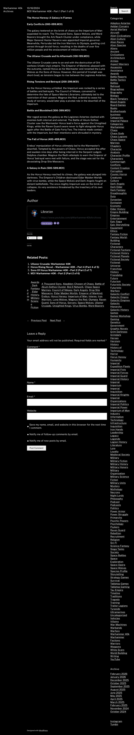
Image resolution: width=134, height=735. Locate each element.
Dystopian (116, 202)
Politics (114, 508)
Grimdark (115, 334)
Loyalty (114, 451)
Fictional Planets (119, 256)
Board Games (118, 105)
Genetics (115, 322)
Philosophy (116, 498)
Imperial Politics (119, 404)
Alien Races (117, 42)
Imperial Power (119, 407)
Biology (114, 95)
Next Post (55, 320)
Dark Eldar (116, 186)
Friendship (116, 275)
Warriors (115, 643)
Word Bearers (96, 305)
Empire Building (119, 212)
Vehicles (115, 618)
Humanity (115, 360)
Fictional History (119, 253)
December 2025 (119, 680)
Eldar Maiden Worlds (66, 293)
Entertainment (118, 218)
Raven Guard (117, 530)
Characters (116, 158)
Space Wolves (86, 302)
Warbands (116, 627)
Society (114, 552)
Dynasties (116, 199)
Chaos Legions (118, 136)
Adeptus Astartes (120, 23)
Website (31, 410)
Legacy (114, 435)
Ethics (113, 231)
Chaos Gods (117, 133)
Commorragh (117, 161)
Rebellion (115, 533)
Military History (119, 464)
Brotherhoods (118, 111)
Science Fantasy (119, 545)
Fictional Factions (120, 249)
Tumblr (114, 724)
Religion (115, 539)
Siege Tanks (117, 549)
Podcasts (115, 504)
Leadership (116, 432)
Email (31, 396)
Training (115, 602)
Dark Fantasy (117, 190)
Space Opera (117, 564)
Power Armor (117, 511)
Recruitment (117, 536)
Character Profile (120, 155)
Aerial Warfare (118, 29)
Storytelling (117, 574)
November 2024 (119, 708)
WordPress (43, 730)
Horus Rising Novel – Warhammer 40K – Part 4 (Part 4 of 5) (65, 267)
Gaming (114, 319)
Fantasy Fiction (119, 234)
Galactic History (119, 309)
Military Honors (119, 467)
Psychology (116, 523)
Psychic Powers (119, 520)
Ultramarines (117, 612)
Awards (35, 282)
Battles (114, 83)
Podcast (115, 501)
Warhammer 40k (119, 634)
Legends (115, 438)
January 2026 (118, 676)
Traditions (116, 596)
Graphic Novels (119, 328)
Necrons (115, 492)
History (114, 344)
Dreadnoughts (118, 193)
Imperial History (119, 379)
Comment (33, 346)
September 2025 (120, 686)
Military (114, 457)
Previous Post (39, 320)
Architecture (117, 57)
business (115, 114)
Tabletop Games (119, 583)
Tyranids (115, 608)
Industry (115, 413)
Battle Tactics (118, 79)
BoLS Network (75, 286)
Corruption (116, 171)
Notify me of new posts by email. (47, 440)
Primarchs (116, 517)
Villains (114, 621)
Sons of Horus (58, 302)
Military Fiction (118, 460)
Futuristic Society (120, 284)
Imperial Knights (119, 394)
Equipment (116, 227)
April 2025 (116, 699)
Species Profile (118, 571)
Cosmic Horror (118, 174)
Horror (114, 353)
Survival (115, 580)
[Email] (55, 223)
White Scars (117, 649)
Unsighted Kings (61, 305)
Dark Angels (81, 290)
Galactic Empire (119, 297)
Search (113, 7)
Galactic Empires (120, 300)
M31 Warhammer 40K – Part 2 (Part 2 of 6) (55, 273)
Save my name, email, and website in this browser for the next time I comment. (67, 426)
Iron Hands (116, 429)
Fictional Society (119, 259)
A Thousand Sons (51, 283)
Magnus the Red (77, 299)
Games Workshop (120, 316)
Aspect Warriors (119, 64)
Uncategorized (118, 615)
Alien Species (118, 45)
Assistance (116, 70)
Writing (114, 656)
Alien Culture (117, 38)
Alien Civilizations (120, 35)
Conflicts (115, 164)
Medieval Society (120, 454)
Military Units (118, 482)
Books (113, 108)
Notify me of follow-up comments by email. (53, 434)
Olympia (93, 299)
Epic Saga (116, 221)
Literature (116, 445)
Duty (113, 196)
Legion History (118, 441)
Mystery (115, 486)
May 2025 (116, 695)
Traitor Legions (119, 605)
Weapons (115, 646)
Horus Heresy (59, 296)
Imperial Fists (118, 369)
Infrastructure (118, 423)
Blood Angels (118, 101)
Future (114, 278)
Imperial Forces (119, 372)
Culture (114, 180)
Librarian (47, 211)
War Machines (118, 624)
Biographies (117, 89)
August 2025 (117, 689)
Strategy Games (119, 577)
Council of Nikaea (62, 290)
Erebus (45, 296)
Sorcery (71, 302)
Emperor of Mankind (90, 293)
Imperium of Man (77, 296)
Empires (115, 215)
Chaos (114, 130)
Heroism (115, 341)
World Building (118, 653)
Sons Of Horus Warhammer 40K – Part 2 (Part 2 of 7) (61, 270)
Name (31, 382)
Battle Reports (118, 76)
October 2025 (118, 683)
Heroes (114, 338)
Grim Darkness (118, 331)
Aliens (114, 48)
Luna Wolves (60, 299)
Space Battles (118, 555)
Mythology (116, 489)
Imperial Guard (118, 375)
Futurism (115, 281)
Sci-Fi (113, 542)
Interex (93, 296)
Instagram (116, 721)
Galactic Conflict (119, 294)
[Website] (58, 223)
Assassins (116, 67)
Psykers (114, 527)
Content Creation (120, 168)
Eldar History (117, 209)
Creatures (116, 177)
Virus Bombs (80, 305)
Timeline (115, 593)
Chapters (115, 146)
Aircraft (114, 32)
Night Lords (117, 495)
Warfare (115, 631)
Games (114, 312)
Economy (115, 205)
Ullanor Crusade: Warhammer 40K (51, 263)
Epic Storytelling (119, 224)
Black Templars (119, 98)
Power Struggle (119, 514)
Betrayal (115, 86)
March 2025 (117, 702)
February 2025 (118, 705)
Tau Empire (116, 590)
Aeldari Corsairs (119, 26)
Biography (116, 92)
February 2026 (118, 673)
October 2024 (118, 711)
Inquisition (116, 426)
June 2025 (116, 692)
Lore (112, 448)
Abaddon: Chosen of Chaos (78, 283)
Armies (114, 60)
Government (117, 325)
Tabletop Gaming (120, 586)
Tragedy (115, 599)
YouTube (115, 659)
